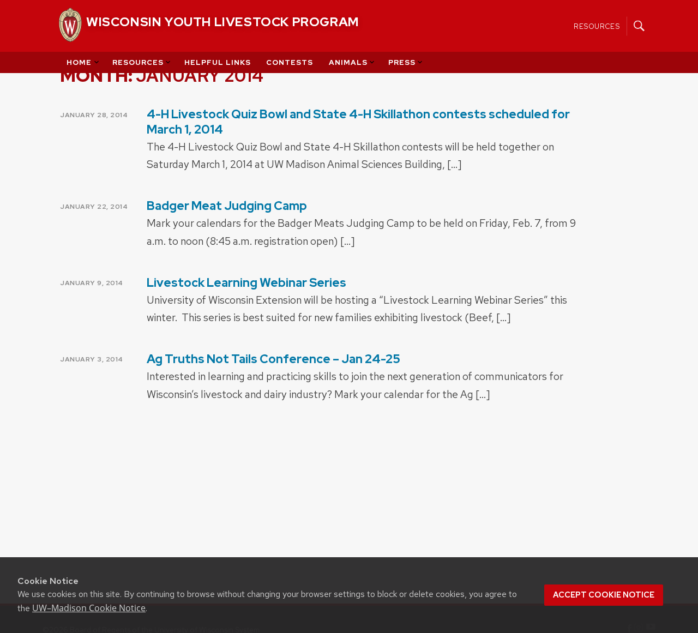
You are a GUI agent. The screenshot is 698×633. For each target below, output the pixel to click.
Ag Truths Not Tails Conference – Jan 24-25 (273, 359)
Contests (289, 62)
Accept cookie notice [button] (603, 594)
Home (79, 62)
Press (402, 62)
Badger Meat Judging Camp (227, 206)
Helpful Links (217, 62)
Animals (348, 62)
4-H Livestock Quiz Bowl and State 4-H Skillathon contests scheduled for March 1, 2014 (358, 121)
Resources (597, 26)
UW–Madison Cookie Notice (89, 608)
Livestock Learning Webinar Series (246, 283)
